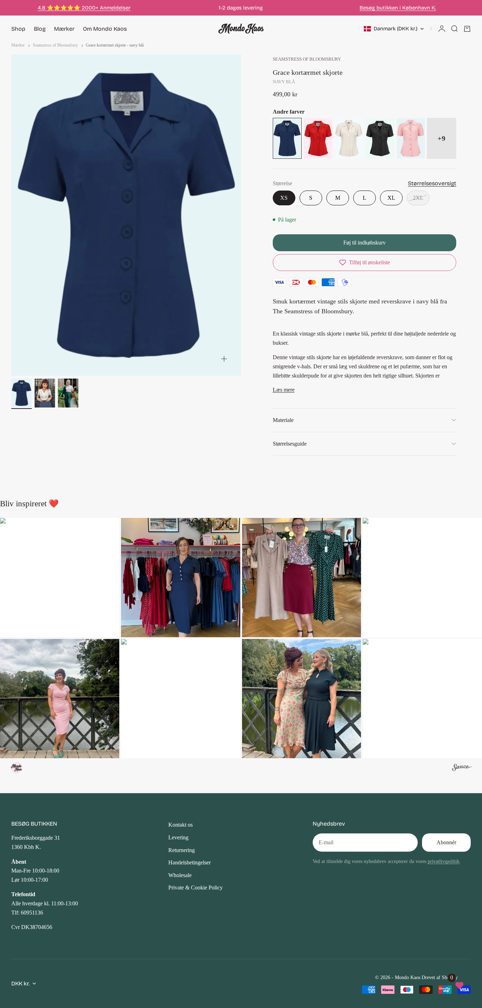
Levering (178, 837)
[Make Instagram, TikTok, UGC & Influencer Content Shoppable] (461, 768)
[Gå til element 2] (45, 393)
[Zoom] (224, 359)
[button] (364, 262)
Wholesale (180, 875)
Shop (18, 28)
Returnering (181, 850)
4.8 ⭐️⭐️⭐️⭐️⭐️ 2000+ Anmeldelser (84, 8)
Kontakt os (180, 825)
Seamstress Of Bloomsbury (307, 59)
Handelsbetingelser (189, 862)
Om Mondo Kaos (105, 28)
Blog (40, 28)
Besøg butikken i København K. (398, 8)
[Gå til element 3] (68, 393)
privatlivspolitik (443, 861)
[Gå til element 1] (21, 393)
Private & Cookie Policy (195, 888)
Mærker (64, 28)
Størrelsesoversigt (432, 183)
